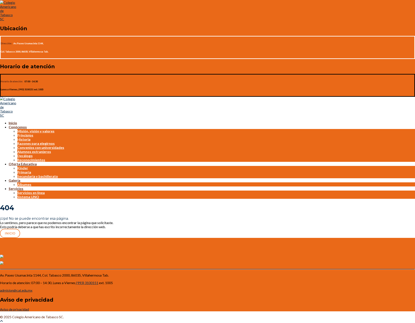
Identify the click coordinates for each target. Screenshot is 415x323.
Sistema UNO (28, 197)
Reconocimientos (31, 160)
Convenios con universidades (40, 147)
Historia (23, 139)
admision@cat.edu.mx (16, 290)
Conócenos (18, 127)
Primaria (24, 172)
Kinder (22, 168)
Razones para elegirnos (36, 143)
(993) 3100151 (86, 283)
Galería (14, 180)
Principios (25, 135)
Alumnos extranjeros (34, 152)
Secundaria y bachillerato (37, 176)
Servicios (16, 188)
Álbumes (24, 184)
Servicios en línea (31, 193)
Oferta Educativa (23, 164)
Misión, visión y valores (35, 131)
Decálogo (25, 156)
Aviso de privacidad (14, 309)
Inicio (13, 123)
